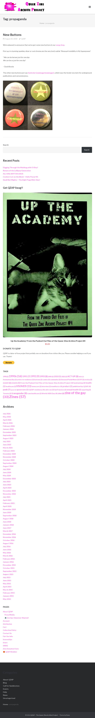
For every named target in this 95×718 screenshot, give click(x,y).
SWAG (5, 646)
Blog (5, 683)
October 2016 (8, 540)
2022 (64, 376)
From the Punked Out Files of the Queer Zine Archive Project (47, 383)
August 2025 (8, 438)
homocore (36, 386)
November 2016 (9, 537)
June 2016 (7, 549)
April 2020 (7, 506)
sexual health (74, 389)
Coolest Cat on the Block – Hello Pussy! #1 (20, 177)
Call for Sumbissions (11, 686)
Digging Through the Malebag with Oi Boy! (20, 167)
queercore (23, 389)
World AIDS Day (50, 393)
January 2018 (8, 525)
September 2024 (9, 463)
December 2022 (9, 491)
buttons (38, 380)
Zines (17, 396)
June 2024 (7, 472)
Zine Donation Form (11, 649)
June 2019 (7, 512)
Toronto (7, 393)
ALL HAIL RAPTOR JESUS (13, 174)
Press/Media (9, 615)
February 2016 (9, 559)
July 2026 (6, 414)
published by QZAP (82, 386)
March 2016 (7, 556)
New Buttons (12, 34)
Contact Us (7, 633)
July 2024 (6, 469)
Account (6, 621)
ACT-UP (72, 376)
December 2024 (9, 454)
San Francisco (60, 390)
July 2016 (6, 546)
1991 (26, 376)
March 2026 (7, 423)
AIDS (81, 376)
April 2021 (7, 500)
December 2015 (9, 565)
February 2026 (9, 426)
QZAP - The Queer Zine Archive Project (44, 715)
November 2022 (9, 494)
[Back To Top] (89, 712)
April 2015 (7, 587)
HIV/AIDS (23, 386)
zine (61, 393)
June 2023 (7, 485)
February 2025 (9, 451)
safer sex (49, 390)
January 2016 (8, 562)
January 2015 (8, 596)
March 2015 (7, 590)
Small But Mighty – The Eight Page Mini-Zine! (21, 180)
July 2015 (6, 577)
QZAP (23, 39)
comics (46, 380)
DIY (81, 380)
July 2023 (6, 481)
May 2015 (7, 583)
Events (6, 689)
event (7, 383)
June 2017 (7, 528)
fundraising (79, 383)
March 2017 (7, 531)
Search (6, 145)
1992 (35, 376)
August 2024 (8, 466)
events (15, 383)
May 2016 (7, 553)
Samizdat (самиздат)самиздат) (41, 73)
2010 (57, 376)
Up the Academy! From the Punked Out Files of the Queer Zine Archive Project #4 (48, 341)
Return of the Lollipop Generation (17, 171)
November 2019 (9, 509)
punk (6, 389)
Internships (7, 639)
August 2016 (8, 543)
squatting (86, 390)
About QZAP (8, 612)
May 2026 (7, 417)
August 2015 (8, 574)
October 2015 (8, 568)
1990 (6, 376)
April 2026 (7, 420)
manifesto (56, 386)
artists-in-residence (25, 380)
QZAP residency (37, 390)
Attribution (7, 624)
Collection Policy (9, 630)
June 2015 (7, 580)
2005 (51, 376)
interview (46, 386)
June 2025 (7, 445)
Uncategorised (9, 698)
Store (5, 643)
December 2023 (9, 479)
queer (13, 390)
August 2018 (8, 519)
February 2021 (9, 503)
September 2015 (9, 571)
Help (5, 692)
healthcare (11, 386)
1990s (15, 376)
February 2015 (9, 593)
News (5, 695)
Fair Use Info (8, 636)
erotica (88, 380)
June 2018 (7, 522)
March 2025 (7, 448)
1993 (44, 376)
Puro (68, 715)
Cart (4, 627)
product (67, 386)
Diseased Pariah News (70, 380)
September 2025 (9, 435)
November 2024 (9, 457)
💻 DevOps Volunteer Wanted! (17, 618)
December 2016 (9, 534)
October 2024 (8, 460)
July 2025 (6, 441)
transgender (19, 393)
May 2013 (7, 599)
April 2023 (7, 488)
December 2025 (9, 432)
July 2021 (6, 497)
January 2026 (8, 429)
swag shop (60, 45)
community (55, 380)
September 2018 (9, 515)
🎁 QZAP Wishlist (10, 652)
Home (42, 23)
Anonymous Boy (10, 380)
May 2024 (7, 475)
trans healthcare (34, 393)
